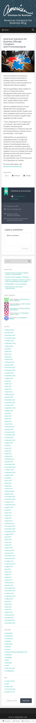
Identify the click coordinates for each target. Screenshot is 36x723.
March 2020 (9, 488)
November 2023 (10, 370)
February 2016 (10, 615)
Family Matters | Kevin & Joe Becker (16, 284)
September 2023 (10, 375)
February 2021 (10, 459)
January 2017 (9, 585)
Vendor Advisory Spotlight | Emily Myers (17, 277)
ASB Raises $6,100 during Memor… (20, 309)
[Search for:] (18, 261)
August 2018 (9, 534)
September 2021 (10, 440)
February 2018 (10, 550)
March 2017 (9, 580)
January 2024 (9, 365)
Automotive (9, 633)
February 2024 (10, 362)
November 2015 (10, 623)
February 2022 (10, 427)
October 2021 (10, 437)
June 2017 (8, 572)
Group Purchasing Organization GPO (16, 652)
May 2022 (8, 418)
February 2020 (10, 491)
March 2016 (9, 612)
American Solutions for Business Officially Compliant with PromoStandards (15, 42)
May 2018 (8, 542)
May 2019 (8, 515)
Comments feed (10, 689)
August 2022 (9, 410)
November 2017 (10, 558)
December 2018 (10, 526)
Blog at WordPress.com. (18, 717)
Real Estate (9, 663)
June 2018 (8, 539)
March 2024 (9, 359)
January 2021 (9, 461)
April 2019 (8, 518)
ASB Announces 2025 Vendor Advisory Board (14, 287)
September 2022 (10, 408)
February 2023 (10, 394)
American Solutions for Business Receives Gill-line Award (17, 219)
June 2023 (8, 384)
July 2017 (8, 569)
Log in (7, 684)
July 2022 (8, 413)
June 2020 (8, 480)
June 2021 (8, 448)
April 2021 (8, 453)
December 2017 (10, 556)
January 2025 (9, 332)
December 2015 (10, 620)
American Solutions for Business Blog (18, 22)
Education (8, 641)
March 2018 (9, 547)
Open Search (32, 30)
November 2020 (10, 467)
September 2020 (10, 472)
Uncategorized (16, 209)
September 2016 (10, 596)
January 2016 (9, 617)
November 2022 (10, 402)
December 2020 (10, 464)
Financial (8, 646)
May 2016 (8, 607)
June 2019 (8, 513)
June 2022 (8, 416)
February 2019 (10, 523)
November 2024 (10, 338)
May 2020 (8, 483)
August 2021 (9, 443)
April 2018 (8, 545)
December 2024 (10, 335)
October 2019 (10, 502)
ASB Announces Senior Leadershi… (19, 299)
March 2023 (9, 392)
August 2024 (9, 346)
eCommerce (9, 638)
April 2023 (8, 389)
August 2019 (9, 507)
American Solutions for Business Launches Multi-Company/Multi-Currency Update (18, 280)
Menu (6, 30)
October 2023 (10, 373)
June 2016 (8, 604)
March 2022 (9, 424)
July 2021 (8, 445)
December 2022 (10, 400)
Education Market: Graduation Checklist (14, 214)
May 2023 (8, 386)
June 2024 (8, 351)
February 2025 (10, 330)
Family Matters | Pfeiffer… (19, 318)
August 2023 (9, 378)
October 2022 (10, 405)
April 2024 (8, 357)
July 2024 (8, 349)
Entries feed (9, 686)
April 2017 (8, 577)
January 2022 (9, 429)
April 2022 (8, 421)
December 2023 (10, 367)
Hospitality (9, 657)
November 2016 (10, 591)
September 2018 (10, 531)
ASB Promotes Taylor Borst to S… (20, 304)
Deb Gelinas (13, 308)
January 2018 (9, 553)
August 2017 (9, 566)
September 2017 (10, 564)
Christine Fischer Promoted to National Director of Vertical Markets (17, 273)
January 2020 (9, 494)
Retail (7, 665)
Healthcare (9, 655)
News (8, 209)
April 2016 (8, 609)
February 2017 (10, 582)
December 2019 (10, 496)
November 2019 (10, 499)
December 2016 (10, 588)
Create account (10, 681)
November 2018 (10, 529)
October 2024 (10, 340)
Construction (9, 636)
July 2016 (8, 601)
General (8, 649)
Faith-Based (9, 644)
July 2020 (8, 478)
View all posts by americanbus (18, 197)
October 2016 (10, 593)
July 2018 (8, 537)
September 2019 (10, 504)
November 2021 (10, 435)
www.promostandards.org (12, 166)
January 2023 (9, 397)
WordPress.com (10, 692)
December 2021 (10, 432)
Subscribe (26, 701)
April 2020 (8, 486)
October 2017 (10, 561)
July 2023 (8, 381)
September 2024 (10, 343)
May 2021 (8, 451)
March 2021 (9, 456)
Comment (25, 248)
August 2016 (9, 599)
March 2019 (9, 521)
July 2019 (8, 510)
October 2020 (10, 470)
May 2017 (8, 574)
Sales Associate (10, 668)
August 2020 (9, 475)
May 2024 (8, 354)
